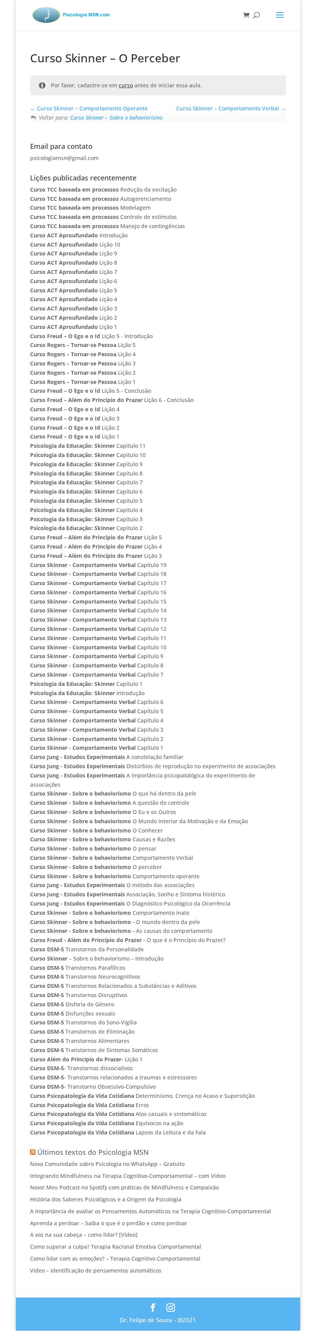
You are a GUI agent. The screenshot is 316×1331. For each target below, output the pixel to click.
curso (126, 85)
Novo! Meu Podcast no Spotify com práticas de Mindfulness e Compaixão (124, 1187)
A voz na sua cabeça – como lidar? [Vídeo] (84, 1234)
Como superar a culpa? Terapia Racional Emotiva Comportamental (115, 1246)
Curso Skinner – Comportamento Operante (91, 108)
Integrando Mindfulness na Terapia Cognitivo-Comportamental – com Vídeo (127, 1175)
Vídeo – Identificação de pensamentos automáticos (95, 1270)
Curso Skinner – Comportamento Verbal (228, 108)
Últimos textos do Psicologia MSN (93, 1152)
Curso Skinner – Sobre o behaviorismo (116, 117)
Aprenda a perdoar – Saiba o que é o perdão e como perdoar (108, 1223)
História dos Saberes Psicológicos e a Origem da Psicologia (106, 1199)
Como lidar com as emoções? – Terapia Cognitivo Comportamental (115, 1258)
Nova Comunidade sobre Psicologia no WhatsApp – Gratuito (107, 1164)
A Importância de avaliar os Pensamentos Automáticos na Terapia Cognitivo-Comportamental (150, 1211)
